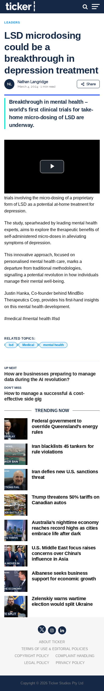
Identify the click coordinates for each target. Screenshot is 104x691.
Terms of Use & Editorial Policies (54, 649)
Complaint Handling (74, 656)
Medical (28, 345)
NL (9, 84)
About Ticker (52, 642)
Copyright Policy (32, 656)
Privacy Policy (70, 663)
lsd (11, 345)
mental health (53, 345)
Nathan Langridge (33, 82)
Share (91, 84)
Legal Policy (36, 663)
